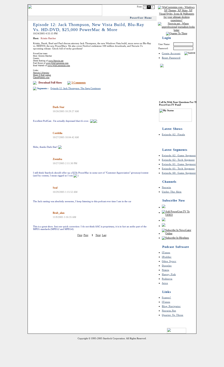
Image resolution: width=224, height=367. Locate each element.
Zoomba (57, 159)
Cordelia (57, 133)
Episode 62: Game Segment (179, 155)
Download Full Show (50, 82)
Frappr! (166, 297)
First (79, 235)
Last (104, 235)
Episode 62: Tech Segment (178, 159)
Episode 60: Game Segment (179, 173)
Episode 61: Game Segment (179, 164)
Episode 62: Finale (173, 134)
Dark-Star (58, 107)
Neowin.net (169, 310)
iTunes (166, 252)
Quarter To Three (172, 315)
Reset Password (171, 57)
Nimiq (165, 270)
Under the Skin (172, 191)
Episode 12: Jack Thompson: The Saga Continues (76, 88)
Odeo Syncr (169, 261)
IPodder (167, 257)
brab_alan (59, 212)
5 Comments (79, 82)
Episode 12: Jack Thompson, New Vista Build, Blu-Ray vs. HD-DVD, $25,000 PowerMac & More (88, 27)
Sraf (55, 187)
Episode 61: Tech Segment (178, 168)
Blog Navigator (171, 306)
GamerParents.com (41, 77)
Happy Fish (169, 274)
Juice (165, 283)
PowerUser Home (141, 17)
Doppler (167, 265)
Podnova (167, 278)
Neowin (166, 187)
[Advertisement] (112, 353)
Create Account (171, 53)
